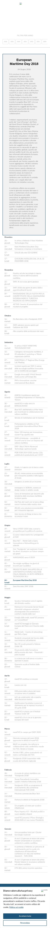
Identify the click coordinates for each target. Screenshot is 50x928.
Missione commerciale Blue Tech (27, 794)
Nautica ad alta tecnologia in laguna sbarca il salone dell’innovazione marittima (27, 276)
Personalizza (25, 923)
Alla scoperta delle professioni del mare (28, 331)
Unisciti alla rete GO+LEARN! (26, 253)
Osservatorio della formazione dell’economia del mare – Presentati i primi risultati (29, 652)
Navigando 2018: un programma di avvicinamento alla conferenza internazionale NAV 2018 (28, 788)
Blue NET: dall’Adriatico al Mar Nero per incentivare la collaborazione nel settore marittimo (29, 412)
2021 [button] (38, 41)
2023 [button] (25, 41)
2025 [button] (12, 41)
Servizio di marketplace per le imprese (29, 418)
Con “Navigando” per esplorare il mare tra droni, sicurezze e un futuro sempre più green (28, 551)
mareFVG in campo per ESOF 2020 (27, 732)
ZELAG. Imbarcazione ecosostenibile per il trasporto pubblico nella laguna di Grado (29, 476)
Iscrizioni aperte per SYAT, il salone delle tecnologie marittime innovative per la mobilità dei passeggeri (29, 368)
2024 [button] (18, 41)
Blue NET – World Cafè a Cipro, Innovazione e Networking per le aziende (26, 543)
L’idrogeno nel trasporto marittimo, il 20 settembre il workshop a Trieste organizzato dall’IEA (29, 354)
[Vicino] (44, 891)
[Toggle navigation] (5, 4)
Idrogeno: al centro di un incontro (28, 482)
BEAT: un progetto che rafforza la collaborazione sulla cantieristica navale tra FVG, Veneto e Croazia (28, 746)
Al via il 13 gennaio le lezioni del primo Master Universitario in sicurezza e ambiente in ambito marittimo (29, 841)
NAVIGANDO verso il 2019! (24, 557)
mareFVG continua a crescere (26, 679)
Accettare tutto (25, 916)
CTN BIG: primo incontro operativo (28, 868)
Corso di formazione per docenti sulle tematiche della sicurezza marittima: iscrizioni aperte (29, 496)
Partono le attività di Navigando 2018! (29, 800)
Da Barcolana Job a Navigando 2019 (27, 319)
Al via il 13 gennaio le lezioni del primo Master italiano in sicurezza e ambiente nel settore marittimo (30, 862)
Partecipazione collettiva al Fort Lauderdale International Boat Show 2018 (29, 426)
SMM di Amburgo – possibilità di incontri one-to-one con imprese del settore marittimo (29, 441)
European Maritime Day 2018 (25, 580)
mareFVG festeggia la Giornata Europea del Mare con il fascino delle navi (29, 626)
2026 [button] (5, 41)
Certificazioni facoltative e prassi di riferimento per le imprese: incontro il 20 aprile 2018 (29, 705)
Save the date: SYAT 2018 (23, 586)
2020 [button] (44, 41)
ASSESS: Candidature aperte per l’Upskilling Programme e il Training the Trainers (29, 397)
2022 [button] (31, 41)
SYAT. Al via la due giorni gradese (26, 282)
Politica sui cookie (16, 907)
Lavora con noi (20, 685)
